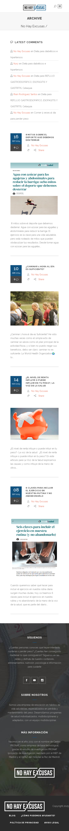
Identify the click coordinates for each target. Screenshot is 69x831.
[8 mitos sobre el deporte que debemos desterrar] (34, 188)
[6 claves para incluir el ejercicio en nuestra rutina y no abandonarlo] (34, 547)
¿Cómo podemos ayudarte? (38, 816)
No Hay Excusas (33, 26)
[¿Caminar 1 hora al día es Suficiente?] (34, 308)
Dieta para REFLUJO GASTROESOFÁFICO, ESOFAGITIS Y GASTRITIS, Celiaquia (32, 82)
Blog (12, 816)
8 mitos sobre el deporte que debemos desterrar (40, 137)
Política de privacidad (24, 823)
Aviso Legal (51, 823)
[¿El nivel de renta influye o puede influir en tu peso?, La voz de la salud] (34, 424)
